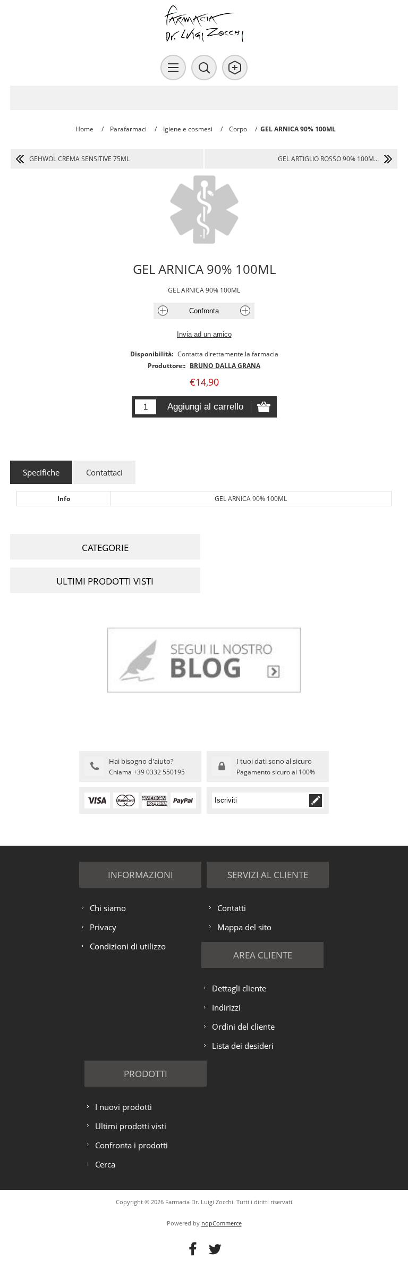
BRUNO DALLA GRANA (225, 365)
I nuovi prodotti (123, 1107)
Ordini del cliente (243, 1026)
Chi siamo (108, 908)
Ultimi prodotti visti (130, 1126)
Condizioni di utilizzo (128, 946)
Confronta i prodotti (131, 1145)
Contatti (231, 908)
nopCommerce (221, 1223)
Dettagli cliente (239, 988)
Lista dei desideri (243, 1045)
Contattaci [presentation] (104, 472)
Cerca (105, 1164)
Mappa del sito (244, 927)
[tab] (41, 472)
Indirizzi (226, 1007)
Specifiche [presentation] (41, 472)
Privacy (103, 927)
